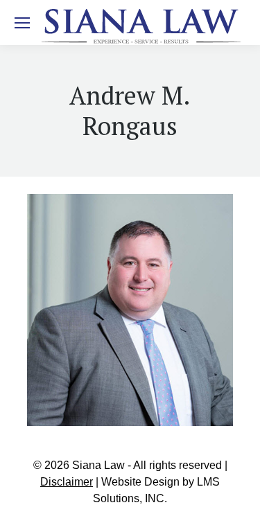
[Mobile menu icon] (22, 23)
